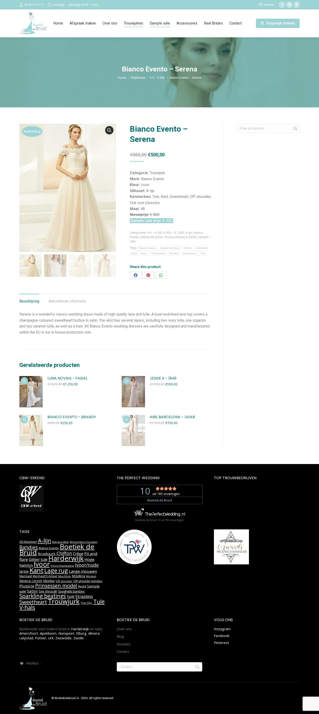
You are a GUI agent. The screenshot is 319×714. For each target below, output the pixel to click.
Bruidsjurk (47, 553)
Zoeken (294, 128)
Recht (193, 237)
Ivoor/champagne (62, 565)
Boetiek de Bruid (169, 248)
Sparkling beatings (42, 596)
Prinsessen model (56, 585)
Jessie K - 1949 (163, 378)
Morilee (49, 581)
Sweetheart (189, 253)
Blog (120, 636)
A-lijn (188, 232)
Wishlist (269, 5)
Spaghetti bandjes (71, 591)
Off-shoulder (158, 253)
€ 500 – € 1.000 (174, 232)
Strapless (84, 596)
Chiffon (188, 248)
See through (48, 591)
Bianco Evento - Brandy (71, 417)
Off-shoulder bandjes (87, 581)
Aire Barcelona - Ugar (172, 417)
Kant (144, 253)
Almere (94, 633)
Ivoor (134, 253)
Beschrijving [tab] (29, 301)
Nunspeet (66, 633)
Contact (123, 651)
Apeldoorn (48, 633)
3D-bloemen (28, 542)
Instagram (222, 628)
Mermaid (25, 576)
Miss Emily (64, 576)
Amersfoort (28, 633)
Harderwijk (202, 248)
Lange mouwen (83, 571)
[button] (109, 130)
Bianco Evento (147, 248)
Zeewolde (63, 638)
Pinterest (221, 642)
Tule (202, 253)
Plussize (174, 253)
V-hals (27, 607)
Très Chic (86, 603)
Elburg (81, 633)
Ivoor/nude (87, 565)
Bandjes (28, 547)
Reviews (124, 644)
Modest (91, 576)
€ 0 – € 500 (155, 232)
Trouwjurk (64, 601)
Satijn (32, 591)
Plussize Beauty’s (176, 237)
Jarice (23, 571)
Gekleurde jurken (151, 237)
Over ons (124, 629)
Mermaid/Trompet (45, 576)
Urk (50, 638)
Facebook (221, 635)
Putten (40, 638)
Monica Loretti (30, 581)
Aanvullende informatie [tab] (67, 301)
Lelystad (26, 638)
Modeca (78, 575)
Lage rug (56, 570)
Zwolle (78, 638)
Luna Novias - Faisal (67, 378)
